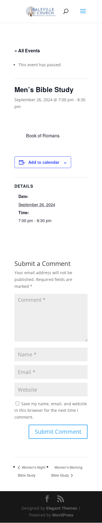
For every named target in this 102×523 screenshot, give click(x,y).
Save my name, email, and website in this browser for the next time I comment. (50, 410)
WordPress (62, 515)
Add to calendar (43, 162)
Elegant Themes (61, 508)
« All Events (27, 50)
